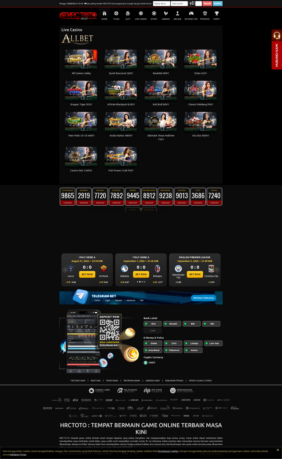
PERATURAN (112, 381)
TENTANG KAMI (77, 381)
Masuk (207, 3)
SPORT (154, 19)
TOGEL (116, 19)
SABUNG (166, 19)
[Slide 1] (137, 282)
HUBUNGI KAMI (153, 381)
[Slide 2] (140, 282)
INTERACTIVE (191, 19)
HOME (104, 19)
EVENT (216, 19)
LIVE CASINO (141, 19)
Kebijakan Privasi (18, 454)
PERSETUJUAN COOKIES (200, 381)
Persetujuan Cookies (168, 451)
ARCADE (177, 19)
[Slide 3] (142, 282)
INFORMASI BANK (132, 381)
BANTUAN (96, 381)
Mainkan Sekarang (203, 298)
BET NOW (115, 274)
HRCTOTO (64, 438)
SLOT (128, 19)
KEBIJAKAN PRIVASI (174, 381)
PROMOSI (205, 19)
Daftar (217, 3)
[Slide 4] (144, 282)
